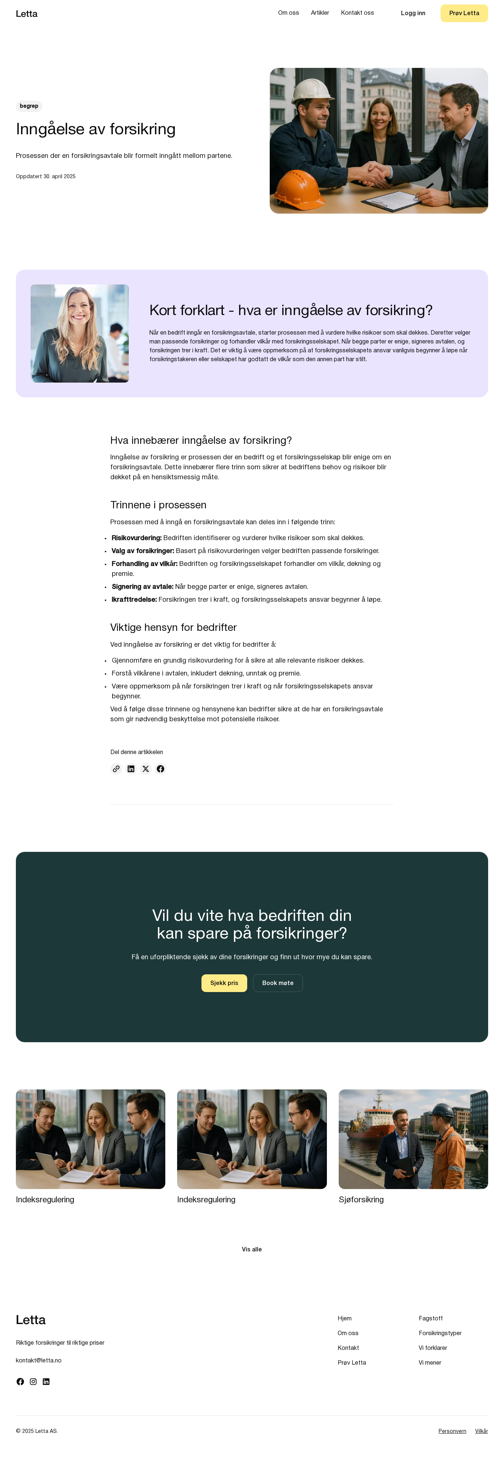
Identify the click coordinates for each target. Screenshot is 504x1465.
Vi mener (430, 1363)
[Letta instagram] (33, 1381)
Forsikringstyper (440, 1333)
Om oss (288, 13)
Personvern (452, 1431)
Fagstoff (431, 1318)
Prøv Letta (352, 1363)
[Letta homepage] (31, 1319)
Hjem (345, 1318)
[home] (27, 13)
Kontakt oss (357, 13)
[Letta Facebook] (20, 1381)
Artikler (320, 13)
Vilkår (481, 1431)
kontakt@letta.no (39, 1361)
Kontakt (348, 1348)
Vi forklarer (433, 1348)
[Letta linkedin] (46, 1381)
